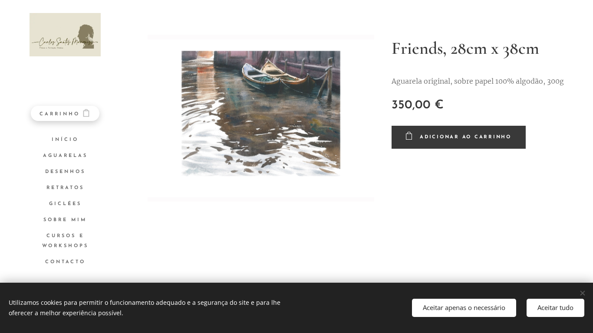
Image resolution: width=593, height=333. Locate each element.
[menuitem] (65, 140)
